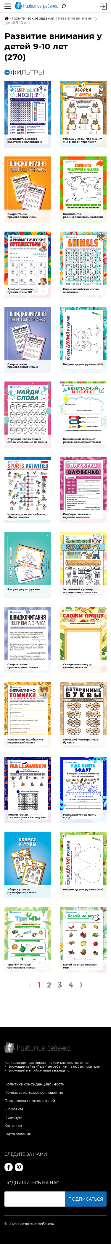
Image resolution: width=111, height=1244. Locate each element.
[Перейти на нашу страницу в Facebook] (8, 1167)
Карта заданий (17, 1134)
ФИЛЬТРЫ (27, 72)
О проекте (13, 1109)
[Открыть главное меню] (7, 6)
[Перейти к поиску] (64, 6)
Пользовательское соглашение (33, 1092)
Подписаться (85, 1199)
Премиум (13, 1117)
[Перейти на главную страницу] (36, 6)
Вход (103, 6)
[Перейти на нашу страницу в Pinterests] (19, 1167)
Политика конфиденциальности (34, 1084)
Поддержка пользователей (29, 1101)
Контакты (13, 1125)
